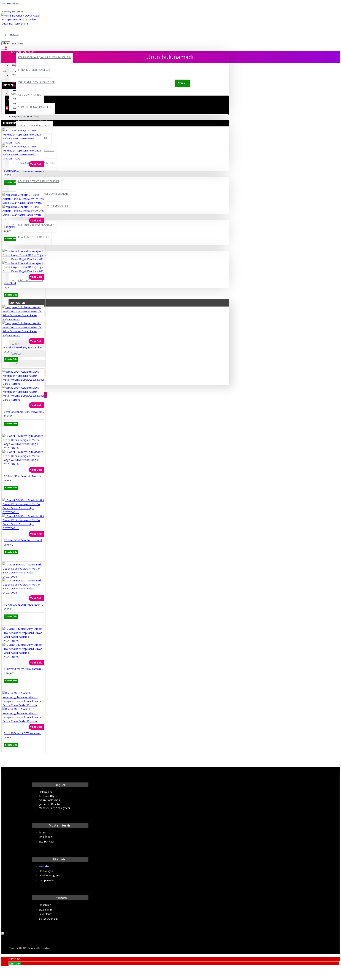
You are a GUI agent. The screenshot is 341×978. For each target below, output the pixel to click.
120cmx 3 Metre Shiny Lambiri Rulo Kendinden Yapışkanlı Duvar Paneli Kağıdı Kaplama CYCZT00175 (24, 669)
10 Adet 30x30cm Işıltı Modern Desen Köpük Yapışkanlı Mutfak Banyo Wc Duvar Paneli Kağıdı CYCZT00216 (24, 476)
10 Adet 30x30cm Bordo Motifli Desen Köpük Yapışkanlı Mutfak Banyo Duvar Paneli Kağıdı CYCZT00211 (24, 540)
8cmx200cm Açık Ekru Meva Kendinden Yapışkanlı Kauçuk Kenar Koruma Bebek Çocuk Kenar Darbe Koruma (24, 411)
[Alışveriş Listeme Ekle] (6, 187)
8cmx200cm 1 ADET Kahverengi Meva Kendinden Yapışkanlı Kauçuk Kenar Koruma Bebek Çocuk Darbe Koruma (24, 733)
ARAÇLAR (16, 354)
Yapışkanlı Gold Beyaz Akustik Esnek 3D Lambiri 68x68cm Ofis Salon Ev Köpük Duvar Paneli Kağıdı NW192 (24, 347)
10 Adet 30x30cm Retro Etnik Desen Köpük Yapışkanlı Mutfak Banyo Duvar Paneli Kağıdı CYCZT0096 (24, 604)
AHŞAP (15, 344)
